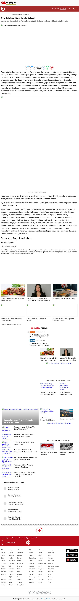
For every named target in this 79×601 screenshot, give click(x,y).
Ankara (3, 552)
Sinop (19, 579)
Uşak (40, 582)
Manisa (11, 574)
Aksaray (41, 550)
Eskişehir (11, 563)
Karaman (11, 569)
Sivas (31, 579)
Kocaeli (31, 571)
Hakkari (50, 563)
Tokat (10, 582)
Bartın (3, 555)
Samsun (3, 579)
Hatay (3, 566)
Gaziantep (20, 563)
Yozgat (11, 585)
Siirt (10, 579)
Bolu (2, 558)
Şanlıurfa (41, 579)
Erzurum (3, 563)
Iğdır (10, 566)
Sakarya (51, 577)
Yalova (3, 585)
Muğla (40, 574)
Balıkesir (51, 552)
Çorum (50, 558)
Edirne (31, 561)
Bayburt (19, 555)
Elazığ (40, 561)
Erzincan (51, 561)
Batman (11, 555)
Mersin (31, 574)
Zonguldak (20, 585)
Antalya (11, 552)
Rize (39, 577)
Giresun (31, 563)
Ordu (19, 577)
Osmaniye (32, 577)
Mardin (19, 574)
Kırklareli (3, 571)
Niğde (10, 577)
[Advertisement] (39, 269)
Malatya (3, 574)
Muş (49, 574)
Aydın (40, 552)
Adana (3, 550)
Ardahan (20, 552)
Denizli (3, 561)
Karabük (3, 569)
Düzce (19, 561)
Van (49, 582)
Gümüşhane (42, 563)
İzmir (40, 566)
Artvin (31, 552)
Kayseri (40, 569)
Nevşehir (4, 577)
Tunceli (31, 582)
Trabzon (19, 582)
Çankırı (40, 558)
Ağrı (30, 550)
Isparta (19, 566)
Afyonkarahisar (22, 550)
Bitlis (49, 555)
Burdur (11, 558)
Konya (40, 571)
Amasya (51, 550)
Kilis (18, 571)
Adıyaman (12, 550)
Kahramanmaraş (53, 566)
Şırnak (50, 579)
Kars (18, 569)
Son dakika (59, 9)
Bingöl (40, 555)
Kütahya (50, 571)
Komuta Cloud (45, 599)
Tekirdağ (3, 582)
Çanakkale (32, 558)
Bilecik (31, 555)
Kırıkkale (51, 569)
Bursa (19, 558)
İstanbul (31, 566)
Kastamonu (32, 569)
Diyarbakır (12, 561)
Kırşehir (11, 571)
